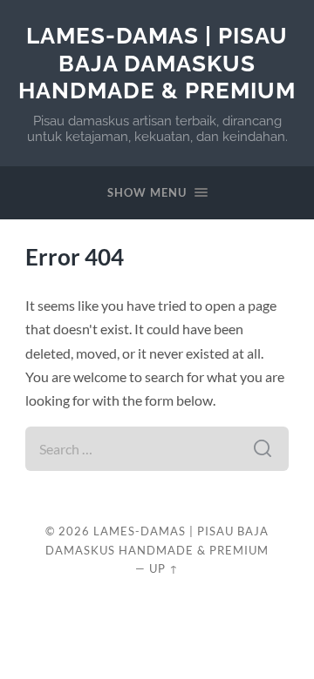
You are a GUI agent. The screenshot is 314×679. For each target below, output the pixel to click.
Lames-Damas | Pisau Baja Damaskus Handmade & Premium (157, 63)
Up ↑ (164, 568)
